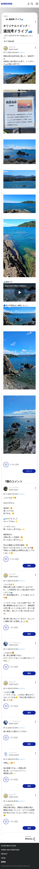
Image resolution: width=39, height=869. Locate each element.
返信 (29, 566)
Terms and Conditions (10, 850)
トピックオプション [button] (32, 22)
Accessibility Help (8, 846)
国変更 (3, 862)
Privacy (4, 854)
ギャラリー (21, 53)
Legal (3, 858)
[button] (32, 47)
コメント (29, 471)
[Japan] (6, 4)
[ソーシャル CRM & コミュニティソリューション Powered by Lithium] (30, 838)
